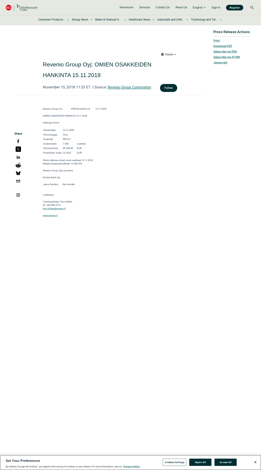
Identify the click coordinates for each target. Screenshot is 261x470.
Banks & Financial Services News (108, 19)
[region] (130, 462)
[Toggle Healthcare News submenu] (154, 19)
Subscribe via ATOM (226, 57)
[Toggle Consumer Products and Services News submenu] (68, 19)
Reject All (200, 462)
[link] (126, 7)
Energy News (80, 19)
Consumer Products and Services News (51, 19)
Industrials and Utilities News (170, 19)
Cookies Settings (174, 462)
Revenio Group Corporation (129, 87)
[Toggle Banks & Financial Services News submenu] (125, 19)
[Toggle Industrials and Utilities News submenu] (187, 19)
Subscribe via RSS (225, 51)
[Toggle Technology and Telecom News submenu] (221, 19)
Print (216, 40)
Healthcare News (139, 19)
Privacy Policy (131, 466)
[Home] (22, 7)
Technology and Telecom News (204, 19)
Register (235, 7)
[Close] (255, 462)
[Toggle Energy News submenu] (91, 19)
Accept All (226, 462)
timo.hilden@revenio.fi (54, 208)
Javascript (220, 62)
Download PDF (222, 46)
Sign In (215, 7)
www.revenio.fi (50, 215)
